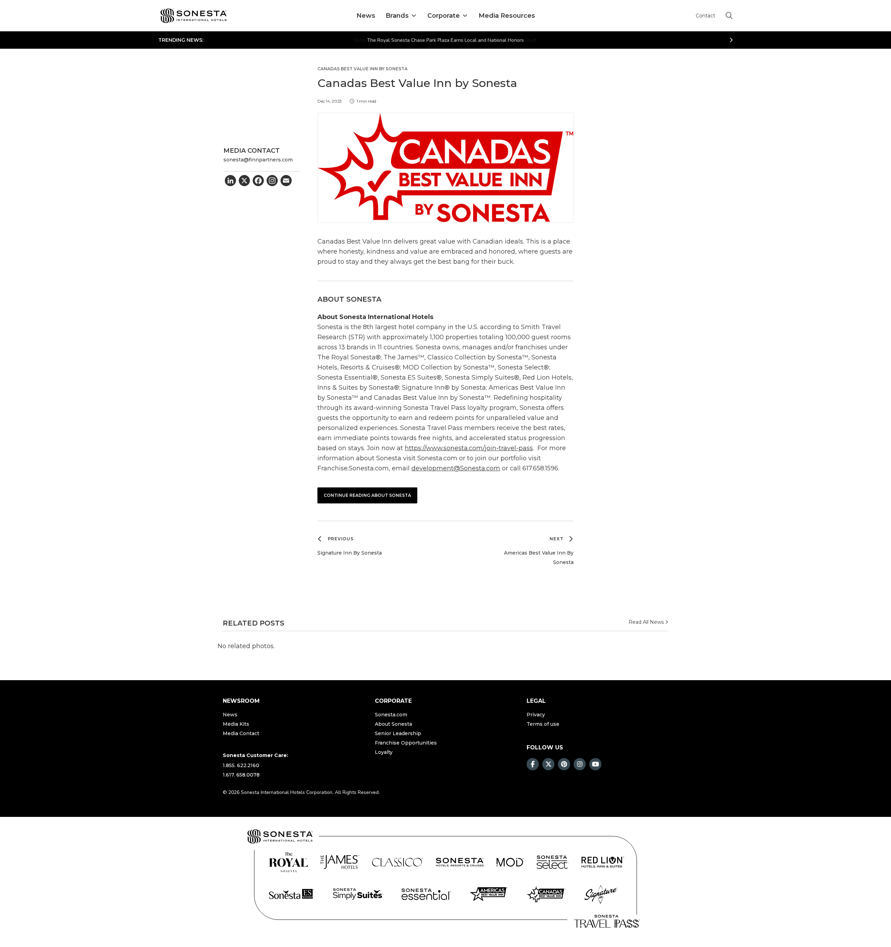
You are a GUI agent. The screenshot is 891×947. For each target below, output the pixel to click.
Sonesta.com (391, 714)
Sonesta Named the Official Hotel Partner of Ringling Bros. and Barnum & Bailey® (445, 40)
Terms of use (543, 724)
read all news (647, 622)
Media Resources (507, 15)
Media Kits (236, 724)
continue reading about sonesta (367, 495)
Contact (705, 16)
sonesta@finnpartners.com (258, 160)
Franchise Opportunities (406, 743)
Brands (397, 15)
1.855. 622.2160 (241, 765)
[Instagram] (272, 181)
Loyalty (384, 752)
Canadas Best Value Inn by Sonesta (362, 69)
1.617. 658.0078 (241, 775)
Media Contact (241, 733)
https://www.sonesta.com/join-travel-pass (469, 448)
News (365, 15)
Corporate (443, 15)
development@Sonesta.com (455, 468)
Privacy (536, 714)
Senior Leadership (398, 733)
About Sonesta (393, 724)
